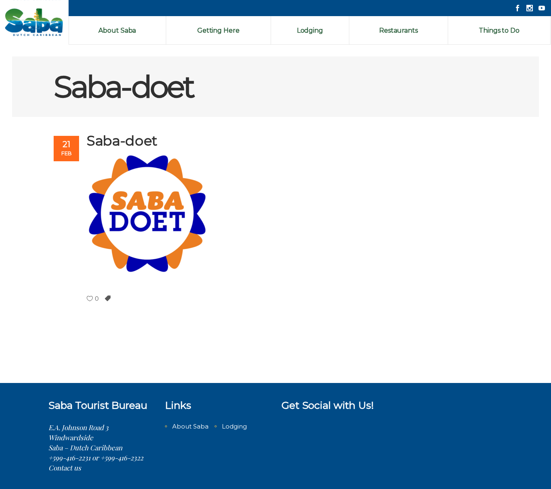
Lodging (234, 426)
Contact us (64, 467)
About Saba (190, 426)
